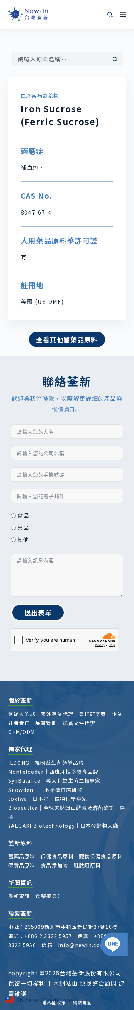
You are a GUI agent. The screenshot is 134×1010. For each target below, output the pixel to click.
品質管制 (46, 722)
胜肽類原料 (87, 865)
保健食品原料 (57, 856)
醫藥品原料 (21, 856)
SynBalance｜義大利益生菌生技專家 (54, 780)
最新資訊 (19, 896)
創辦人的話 (21, 714)
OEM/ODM (21, 731)
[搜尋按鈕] (114, 59)
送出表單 (38, 612)
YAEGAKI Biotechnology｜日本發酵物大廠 (63, 825)
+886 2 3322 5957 (48, 936)
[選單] (123, 14)
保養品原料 (21, 865)
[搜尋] (110, 14)
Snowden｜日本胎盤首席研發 (45, 789)
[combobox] (60, 59)
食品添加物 (54, 865)
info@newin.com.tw (86, 945)
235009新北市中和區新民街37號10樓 (71, 926)
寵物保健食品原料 (101, 856)
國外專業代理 (57, 714)
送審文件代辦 (79, 722)
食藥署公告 (49, 896)
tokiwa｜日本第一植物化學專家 (48, 798)
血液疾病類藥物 (40, 95)
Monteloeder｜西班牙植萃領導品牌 (53, 771)
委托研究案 (92, 714)
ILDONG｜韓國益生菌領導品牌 (46, 762)
